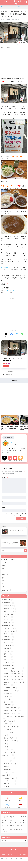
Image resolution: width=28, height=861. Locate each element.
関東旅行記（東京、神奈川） (12, 710)
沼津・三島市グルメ (10, 628)
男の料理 (7, 699)
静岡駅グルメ (20, 807)
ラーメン (4, 562)
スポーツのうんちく (10, 783)
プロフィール (7, 800)
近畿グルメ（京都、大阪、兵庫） (13, 673)
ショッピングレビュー (10, 778)
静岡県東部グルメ (7, 625)
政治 (6, 746)
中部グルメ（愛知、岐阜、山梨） (13, 671)
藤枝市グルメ (8, 617)
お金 (6, 743)
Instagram (10, 460)
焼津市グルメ (8, 614)
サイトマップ (26, 858)
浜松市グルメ (8, 642)
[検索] (25, 550)
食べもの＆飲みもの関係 (9, 687)
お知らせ (5, 766)
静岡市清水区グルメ (10, 611)
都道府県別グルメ (8, 665)
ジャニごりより (9, 772)
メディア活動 (6, 729)
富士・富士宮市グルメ (10, 631)
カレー (11, 374)
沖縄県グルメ (8, 685)
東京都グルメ (6, 648)
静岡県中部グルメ (8, 602)
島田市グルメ (8, 619)
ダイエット (7, 760)
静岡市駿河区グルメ (10, 608)
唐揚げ (3, 580)
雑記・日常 (6, 775)
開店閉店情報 (7, 807)
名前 (3, 495)
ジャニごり (17, 817)
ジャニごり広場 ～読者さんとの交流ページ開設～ (12, 825)
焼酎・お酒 (7, 696)
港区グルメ (7, 654)
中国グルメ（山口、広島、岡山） (13, 676)
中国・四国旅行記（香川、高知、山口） (14, 717)
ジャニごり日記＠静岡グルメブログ (14, 2)
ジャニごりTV (8, 732)
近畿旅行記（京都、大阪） (11, 713)
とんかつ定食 (4, 267)
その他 (6, 786)
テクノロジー (8, 749)
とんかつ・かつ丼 (6, 590)
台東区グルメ (8, 651)
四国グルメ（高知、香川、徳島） (13, 679)
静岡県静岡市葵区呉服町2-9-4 (12, 290)
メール (3, 501)
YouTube (15, 460)
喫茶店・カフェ (6, 574)
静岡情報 (7, 769)
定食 (7, 374)
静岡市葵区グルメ (12, 372)
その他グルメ (8, 702)
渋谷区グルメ (8, 656)
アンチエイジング (9, 758)
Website (20, 460)
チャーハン (4, 584)
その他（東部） (9, 636)
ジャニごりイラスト (10, 780)
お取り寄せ (7, 693)
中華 (3, 568)
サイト (3, 507)
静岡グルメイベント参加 (11, 690)
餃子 (3, 587)
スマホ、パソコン (9, 752)
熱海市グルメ (8, 634)
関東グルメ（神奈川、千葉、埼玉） (14, 668)
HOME (14, 850)
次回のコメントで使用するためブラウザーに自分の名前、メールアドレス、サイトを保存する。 (15, 514)
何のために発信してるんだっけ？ (9, 820)
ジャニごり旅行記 (8, 704)
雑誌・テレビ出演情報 (10, 738)
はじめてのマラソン (10, 763)
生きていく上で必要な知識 (10, 740)
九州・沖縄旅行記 (9, 721)
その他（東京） (8, 662)
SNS (6, 735)
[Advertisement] (14, 64)
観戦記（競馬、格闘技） (11, 726)
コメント (5, 477)
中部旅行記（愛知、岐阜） (11, 707)
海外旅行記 (7, 723)
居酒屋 (3, 565)
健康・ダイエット (7, 755)
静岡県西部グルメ (7, 639)
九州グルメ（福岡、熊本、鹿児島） (14, 682)
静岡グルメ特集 (7, 599)
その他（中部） (8, 622)
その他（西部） (9, 645)
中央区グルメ (8, 659)
